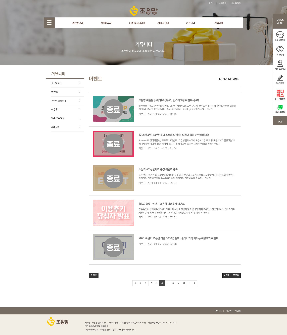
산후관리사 (106, 23)
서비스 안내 (163, 23)
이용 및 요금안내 (137, 23)
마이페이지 (236, 3)
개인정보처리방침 (233, 311)
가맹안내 (219, 23)
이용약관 (217, 311)
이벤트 (54, 92)
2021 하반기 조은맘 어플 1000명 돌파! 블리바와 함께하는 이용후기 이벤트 (178, 238)
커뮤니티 (190, 23)
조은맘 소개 (77, 23)
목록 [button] (237, 275)
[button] (93, 275)
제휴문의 (55, 127)
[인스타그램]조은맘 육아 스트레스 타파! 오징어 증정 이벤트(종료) (174, 135)
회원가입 (223, 3)
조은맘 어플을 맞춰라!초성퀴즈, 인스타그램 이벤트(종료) (169, 100)
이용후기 (55, 109)
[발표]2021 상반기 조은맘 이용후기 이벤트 (162, 203)
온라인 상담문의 (58, 100)
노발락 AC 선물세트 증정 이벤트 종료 (158, 169)
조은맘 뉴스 (56, 83)
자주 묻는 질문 (57, 118)
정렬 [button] (227, 275)
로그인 (211, 3)
